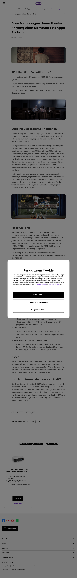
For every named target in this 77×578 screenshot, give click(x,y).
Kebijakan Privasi (54, 284)
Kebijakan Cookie (41, 284)
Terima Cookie (38, 295)
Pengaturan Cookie (38, 310)
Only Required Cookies (38, 302)
